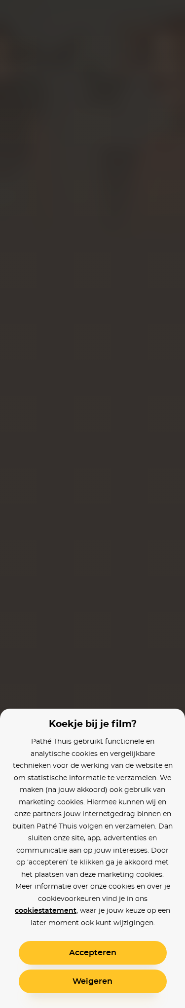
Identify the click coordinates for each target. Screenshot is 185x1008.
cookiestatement (45, 910)
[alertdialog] (92, 504)
